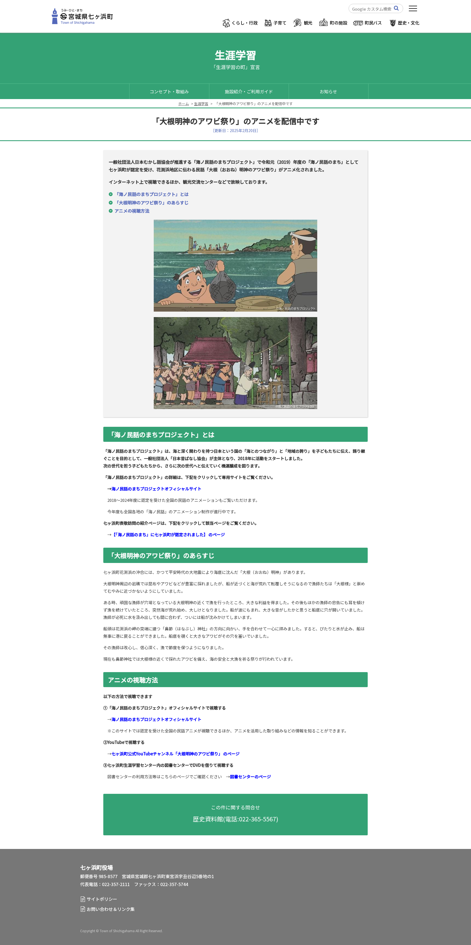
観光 (308, 22)
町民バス (373, 22)
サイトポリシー (102, 899)
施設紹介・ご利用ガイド (249, 91)
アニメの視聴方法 (131, 210)
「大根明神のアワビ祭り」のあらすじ (151, 202)
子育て (279, 22)
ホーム (183, 103)
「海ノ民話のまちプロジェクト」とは (151, 194)
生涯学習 (201, 103)
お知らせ (328, 91)
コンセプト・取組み (169, 91)
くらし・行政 (244, 22)
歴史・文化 (408, 22)
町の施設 (338, 22)
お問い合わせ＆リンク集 (111, 909)
